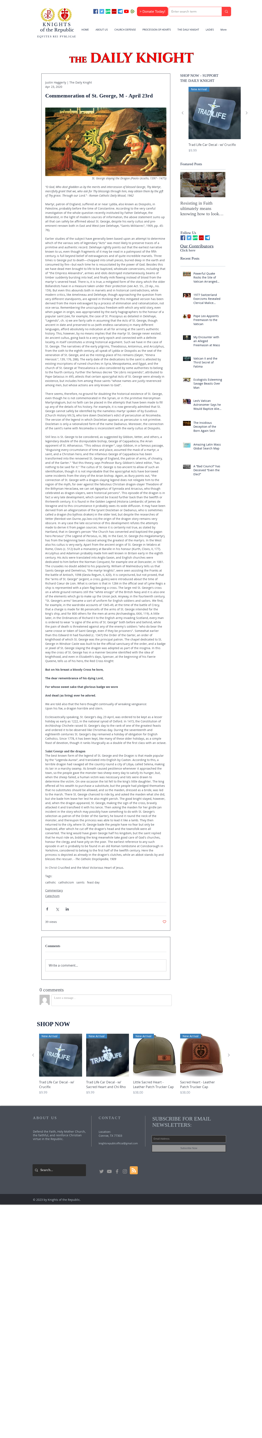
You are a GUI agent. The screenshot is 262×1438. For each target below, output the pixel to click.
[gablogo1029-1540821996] (108, 11)
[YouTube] (126, 11)
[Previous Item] (187, 185)
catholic (50, 882)
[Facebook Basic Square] (95, 11)
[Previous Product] (182, 112)
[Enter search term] (226, 11)
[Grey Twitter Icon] (101, 1171)
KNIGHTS (57, 24)
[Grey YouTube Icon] (109, 1171)
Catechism (52, 896)
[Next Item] (219, 185)
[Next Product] (246, 112)
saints (80, 882)
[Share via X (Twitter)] (57, 909)
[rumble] (132, 11)
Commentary (54, 890)
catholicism (66, 882)
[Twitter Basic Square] (101, 11)
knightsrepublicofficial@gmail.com (118, 1143)
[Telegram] (120, 11)
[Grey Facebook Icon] (117, 1171)
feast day (93, 882)
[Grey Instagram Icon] (125, 1171)
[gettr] (114, 11)
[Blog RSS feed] (134, 1170)
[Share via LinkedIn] (67, 909)
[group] (214, 122)
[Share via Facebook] (47, 909)
